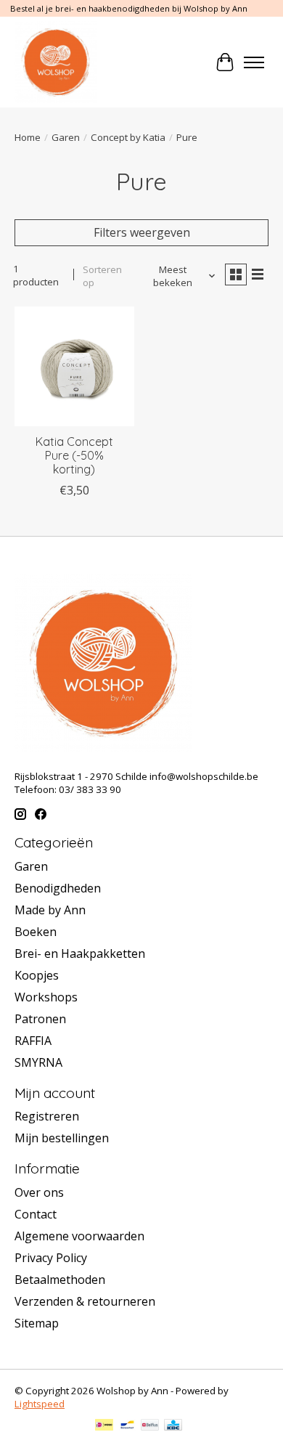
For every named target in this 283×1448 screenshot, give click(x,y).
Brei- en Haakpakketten (80, 953)
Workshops (46, 997)
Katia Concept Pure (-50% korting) (74, 455)
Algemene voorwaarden (79, 1236)
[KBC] (173, 1426)
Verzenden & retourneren (85, 1301)
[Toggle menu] (253, 62)
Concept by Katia (128, 137)
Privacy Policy (51, 1258)
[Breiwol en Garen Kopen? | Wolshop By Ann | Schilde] (56, 62)
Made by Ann (50, 910)
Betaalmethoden (60, 1280)
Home (28, 137)
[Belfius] (150, 1426)
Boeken (36, 932)
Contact (36, 1214)
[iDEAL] (104, 1426)
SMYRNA (38, 1062)
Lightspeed (40, 1403)
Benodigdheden (58, 888)
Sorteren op (102, 276)
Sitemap (37, 1323)
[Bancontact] (127, 1426)
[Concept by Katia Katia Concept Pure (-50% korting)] (74, 366)
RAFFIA (33, 1041)
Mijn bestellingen (62, 1138)
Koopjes (37, 975)
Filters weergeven (142, 232)
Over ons (39, 1192)
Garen (66, 137)
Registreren (47, 1116)
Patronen (40, 1019)
